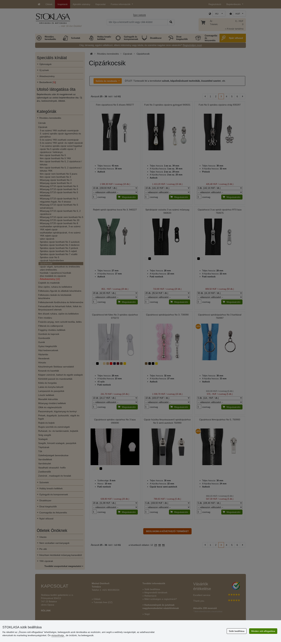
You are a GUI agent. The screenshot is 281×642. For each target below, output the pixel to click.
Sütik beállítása (236, 631)
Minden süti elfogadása (263, 631)
